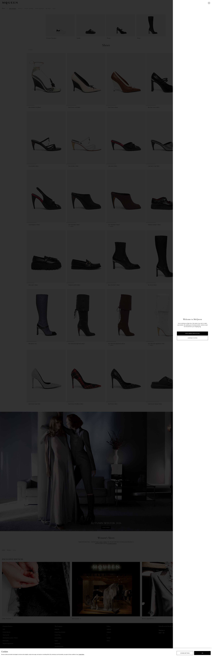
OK (202, 653)
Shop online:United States (192, 333)
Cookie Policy (81, 654)
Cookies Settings (185, 653)
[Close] (209, 3)
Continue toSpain (192, 338)
